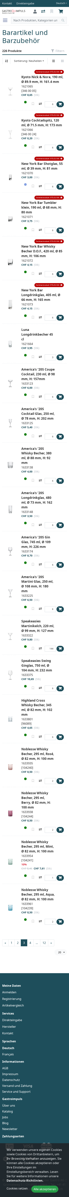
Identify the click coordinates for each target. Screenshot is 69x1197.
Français (8, 1054)
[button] (49, 72)
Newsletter (9, 1129)
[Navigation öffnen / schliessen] (6, 20)
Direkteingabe (12, 1020)
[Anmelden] (35, 11)
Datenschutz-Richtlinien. (25, 1181)
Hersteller (9, 1027)
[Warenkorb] (61, 11)
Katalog (7, 1111)
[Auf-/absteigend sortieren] (6, 61)
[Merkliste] (52, 11)
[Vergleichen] (40, 104)
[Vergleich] (43, 11)
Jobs (5, 1117)
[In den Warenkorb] (60, 104)
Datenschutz (11, 1080)
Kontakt (7, 1033)
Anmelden (9, 992)
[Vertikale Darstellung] (53, 61)
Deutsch (60, 3)
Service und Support (16, 1092)
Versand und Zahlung (17, 1086)
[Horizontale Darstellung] (62, 61)
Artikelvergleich (13, 1005)
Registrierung (11, 999)
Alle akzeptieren (45, 1189)
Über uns (8, 1105)
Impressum (10, 1074)
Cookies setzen (17, 1188)
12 (44, 943)
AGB (5, 1068)
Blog (5, 1123)
